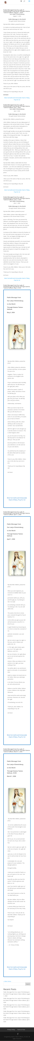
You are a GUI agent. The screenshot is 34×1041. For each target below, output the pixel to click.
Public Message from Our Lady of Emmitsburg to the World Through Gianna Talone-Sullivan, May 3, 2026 (16, 286)
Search (28, 984)
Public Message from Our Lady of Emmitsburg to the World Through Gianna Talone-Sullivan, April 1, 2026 (16, 513)
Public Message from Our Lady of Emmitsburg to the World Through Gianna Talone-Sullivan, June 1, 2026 (16, 198)
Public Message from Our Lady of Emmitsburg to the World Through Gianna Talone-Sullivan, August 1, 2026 (16, 11)
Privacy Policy (11, 1029)
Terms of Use (21, 1029)
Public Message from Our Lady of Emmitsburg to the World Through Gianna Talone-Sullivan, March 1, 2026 (16, 750)
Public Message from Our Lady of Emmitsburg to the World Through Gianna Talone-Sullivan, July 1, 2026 (16, 106)
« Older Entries (7, 981)
